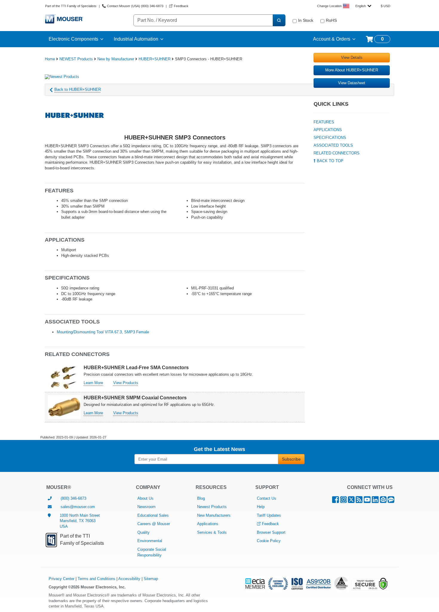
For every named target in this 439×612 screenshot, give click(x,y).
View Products (125, 383)
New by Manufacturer (115, 59)
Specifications (330, 137)
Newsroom (146, 506)
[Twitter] (351, 501)
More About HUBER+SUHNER (351, 70)
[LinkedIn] (375, 501)
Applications (328, 130)
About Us (145, 498)
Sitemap (151, 578)
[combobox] (363, 6)
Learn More (93, 383)
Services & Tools (212, 532)
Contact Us (266, 498)
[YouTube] (367, 501)
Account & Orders (331, 39)
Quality (143, 532)
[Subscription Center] (383, 501)
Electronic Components (73, 39)
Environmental (149, 541)
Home (50, 59)
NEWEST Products (76, 59)
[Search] (279, 20)
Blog (201, 498)
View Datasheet (351, 83)
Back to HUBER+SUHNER (77, 89)
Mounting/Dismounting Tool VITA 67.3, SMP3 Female (103, 332)
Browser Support (271, 532)
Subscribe (291, 459)
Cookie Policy (269, 541)
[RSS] (359, 501)
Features (324, 122)
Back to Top (329, 161)
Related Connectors (337, 153)
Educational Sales (153, 515)
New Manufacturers (214, 515)
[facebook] (335, 501)
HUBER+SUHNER (155, 59)
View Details (352, 57)
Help (261, 506)
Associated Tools (333, 145)
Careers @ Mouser (153, 523)
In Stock (305, 20)
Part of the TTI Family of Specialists (70, 6)
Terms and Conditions (96, 578)
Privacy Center (61, 578)
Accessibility (129, 578)
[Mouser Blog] (391, 501)
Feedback (270, 523)
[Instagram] (343, 501)
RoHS (331, 20)
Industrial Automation (136, 39)
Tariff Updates (269, 515)
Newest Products (212, 506)
